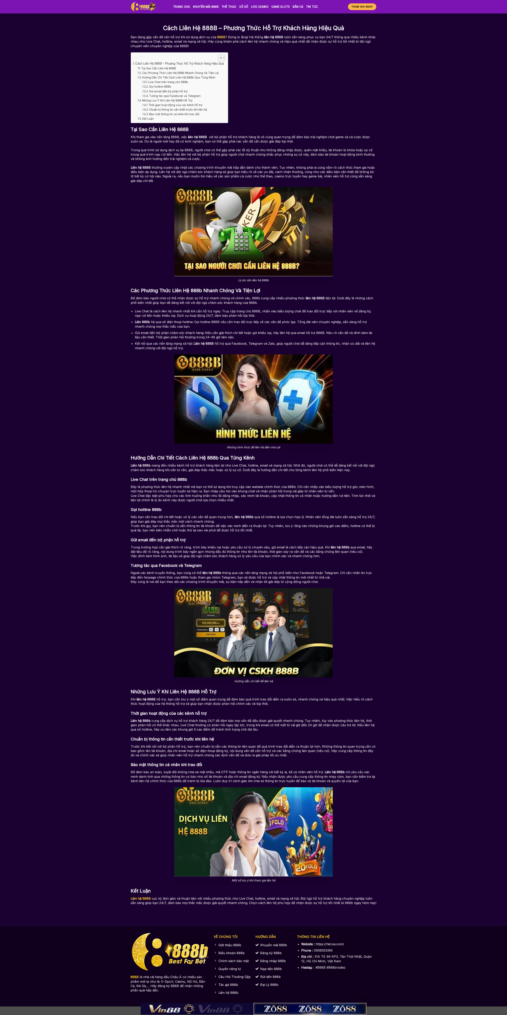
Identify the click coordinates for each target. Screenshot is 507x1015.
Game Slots (280, 6)
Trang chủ (181, 6)
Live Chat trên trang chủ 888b (168, 82)
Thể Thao (228, 6)
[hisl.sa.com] (149, 6)
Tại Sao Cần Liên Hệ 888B (158, 68)
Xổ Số (243, 6)
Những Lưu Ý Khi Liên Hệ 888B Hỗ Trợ (167, 100)
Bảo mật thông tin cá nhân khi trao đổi (174, 114)
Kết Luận (148, 118)
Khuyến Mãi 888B (206, 6)
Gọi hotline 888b (160, 86)
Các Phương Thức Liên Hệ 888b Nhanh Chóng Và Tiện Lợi (180, 73)
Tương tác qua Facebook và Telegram (175, 96)
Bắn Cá (298, 6)
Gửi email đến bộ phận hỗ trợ (168, 91)
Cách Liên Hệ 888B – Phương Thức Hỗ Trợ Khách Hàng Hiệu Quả (179, 63)
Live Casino (260, 6)
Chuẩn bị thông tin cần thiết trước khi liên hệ (178, 109)
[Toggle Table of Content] (219, 58)
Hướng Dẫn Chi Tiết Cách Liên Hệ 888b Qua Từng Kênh (178, 77)
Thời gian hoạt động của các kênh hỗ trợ (175, 105)
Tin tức (312, 6)
